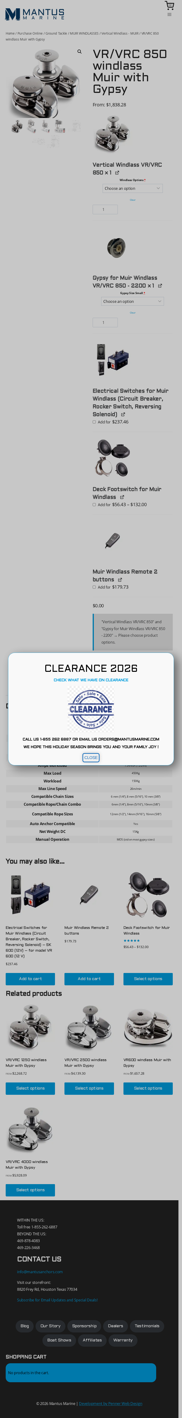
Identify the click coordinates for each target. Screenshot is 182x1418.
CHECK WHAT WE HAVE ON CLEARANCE (91, 680)
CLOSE (91, 757)
